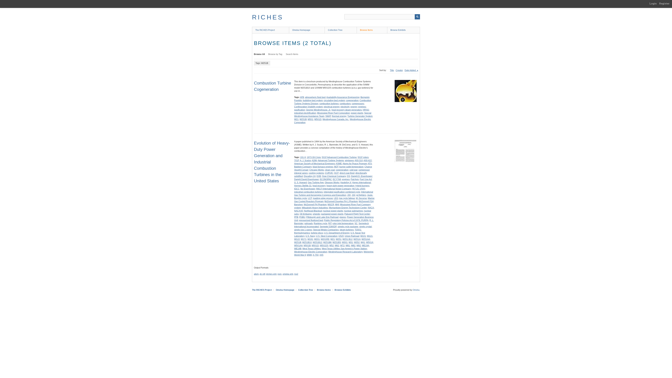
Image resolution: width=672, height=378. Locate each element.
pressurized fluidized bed (311, 220)
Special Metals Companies (326, 230)
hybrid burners (362, 185)
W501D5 (324, 245)
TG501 (358, 230)
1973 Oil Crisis (314, 157)
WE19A (365, 245)
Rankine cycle (320, 223)
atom (256, 274)
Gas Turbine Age (316, 182)
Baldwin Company (303, 167)
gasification (299, 110)
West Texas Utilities (311, 248)
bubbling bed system (313, 100)
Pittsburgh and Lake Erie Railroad (322, 217)
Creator (399, 70)
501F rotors (363, 157)
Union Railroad (352, 236)
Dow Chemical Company (334, 176)
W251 (338, 239)
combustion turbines (329, 103)
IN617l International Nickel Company (333, 189)
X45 (321, 255)
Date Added (410, 70)
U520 (341, 236)
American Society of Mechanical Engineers (314, 163)
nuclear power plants (333, 211)
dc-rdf (262, 274)
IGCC (296, 189)
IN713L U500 (358, 189)
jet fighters (361, 195)
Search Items (292, 54)
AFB (302, 97)
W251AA (366, 239)
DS (348, 176)
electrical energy (332, 107)
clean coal (330, 170)
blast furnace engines (323, 167)
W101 (363, 236)
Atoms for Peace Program (355, 163)
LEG (336, 198)
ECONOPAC (326, 179)
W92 (358, 245)
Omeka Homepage (301, 30)
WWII (309, 255)
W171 (303, 239)
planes (343, 217)
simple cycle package (348, 226)
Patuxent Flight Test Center (357, 214)
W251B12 (317, 242)
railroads (308, 223)
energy (354, 107)
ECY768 (337, 179)
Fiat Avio (355, 179)
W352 (357, 242)
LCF (310, 198)
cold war (353, 170)
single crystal (365, 226)
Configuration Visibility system (308, 107)
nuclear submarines (353, 211)
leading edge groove (323, 198)
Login (653, 3)
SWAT (328, 116)
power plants (357, 113)
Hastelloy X (345, 182)
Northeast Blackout (313, 211)
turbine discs (317, 233)
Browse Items (366, 30)
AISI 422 (368, 160)
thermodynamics (302, 233)
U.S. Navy (310, 236)
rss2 (296, 274)
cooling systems (316, 173)
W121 (370, 236)
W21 (296, 119)
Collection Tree (335, 30)
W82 (353, 245)
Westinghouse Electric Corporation (310, 252)
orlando (316, 214)
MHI (337, 204)
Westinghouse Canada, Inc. (336, 119)
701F (296, 160)
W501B (307, 245)
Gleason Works (332, 182)
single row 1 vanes (303, 230)
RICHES (267, 17)
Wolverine (368, 252)
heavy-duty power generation (340, 185)
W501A (369, 242)
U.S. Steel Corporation (326, 236)
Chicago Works (316, 170)
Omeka (416, 290)
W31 (351, 242)
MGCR (331, 204)
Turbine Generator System (359, 116)
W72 (342, 245)
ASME (339, 163)
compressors (358, 103)
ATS (370, 163)
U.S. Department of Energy (336, 233)
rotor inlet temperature (343, 223)
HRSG (366, 110)
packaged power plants (332, 214)
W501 (310, 119)
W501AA (298, 245)
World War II (300, 255)
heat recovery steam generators (347, 110)
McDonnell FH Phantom (315, 204)
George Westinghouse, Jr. (318, 110)
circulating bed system (334, 100)
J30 (349, 195)
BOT (336, 167)
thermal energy (339, 116)
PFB (296, 217)
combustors (345, 103)
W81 (348, 245)
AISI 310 (359, 160)
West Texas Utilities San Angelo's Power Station (344, 248)
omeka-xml (288, 274)
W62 (337, 245)
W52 (331, 245)
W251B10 (307, 242)
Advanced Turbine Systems (331, 160)
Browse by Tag (275, 54)
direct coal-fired (347, 173)
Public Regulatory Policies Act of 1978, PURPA (346, 220)
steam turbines (347, 230)
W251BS (336, 242)
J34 (353, 195)
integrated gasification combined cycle (342, 192)
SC (356, 223)
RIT (329, 223)
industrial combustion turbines (308, 192)
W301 (345, 242)
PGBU (302, 217)
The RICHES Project (265, 30)
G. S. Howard (300, 182)
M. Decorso (361, 198)
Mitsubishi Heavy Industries (315, 207)
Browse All (259, 54)
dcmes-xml (271, 274)
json (280, 274)
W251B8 (327, 242)
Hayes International (361, 182)
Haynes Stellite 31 (303, 185)
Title (392, 70)
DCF (336, 173)
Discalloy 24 (310, 176)
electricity (345, 107)
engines (362, 107)
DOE (319, 176)
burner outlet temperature (351, 167)
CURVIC (329, 173)
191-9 (303, 157)
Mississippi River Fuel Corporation (333, 113)
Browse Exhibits (398, 30)
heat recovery (319, 185)
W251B (303, 119)
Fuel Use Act (366, 179)
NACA (371, 207)
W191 (310, 239)
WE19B (297, 248)
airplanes (349, 160)
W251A (357, 239)
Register (664, 3)
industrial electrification (305, 113)
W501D (317, 119)
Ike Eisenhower (307, 189)
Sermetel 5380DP (328, 226)
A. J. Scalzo (305, 160)
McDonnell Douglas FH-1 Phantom (341, 201)
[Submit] (417, 16)
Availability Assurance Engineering (342, 97)
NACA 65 (298, 211)
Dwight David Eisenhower (306, 179)
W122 (297, 239)
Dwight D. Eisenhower (361, 176)
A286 (314, 160)
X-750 (315, 255)
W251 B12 (347, 239)
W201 (317, 239)
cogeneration (352, 100)
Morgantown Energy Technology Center (348, 207)
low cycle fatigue (347, 198)
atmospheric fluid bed (315, 97)
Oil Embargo (306, 214)
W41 (363, 242)
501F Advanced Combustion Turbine (339, 157)
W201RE (325, 239)
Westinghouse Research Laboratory (345, 252)
